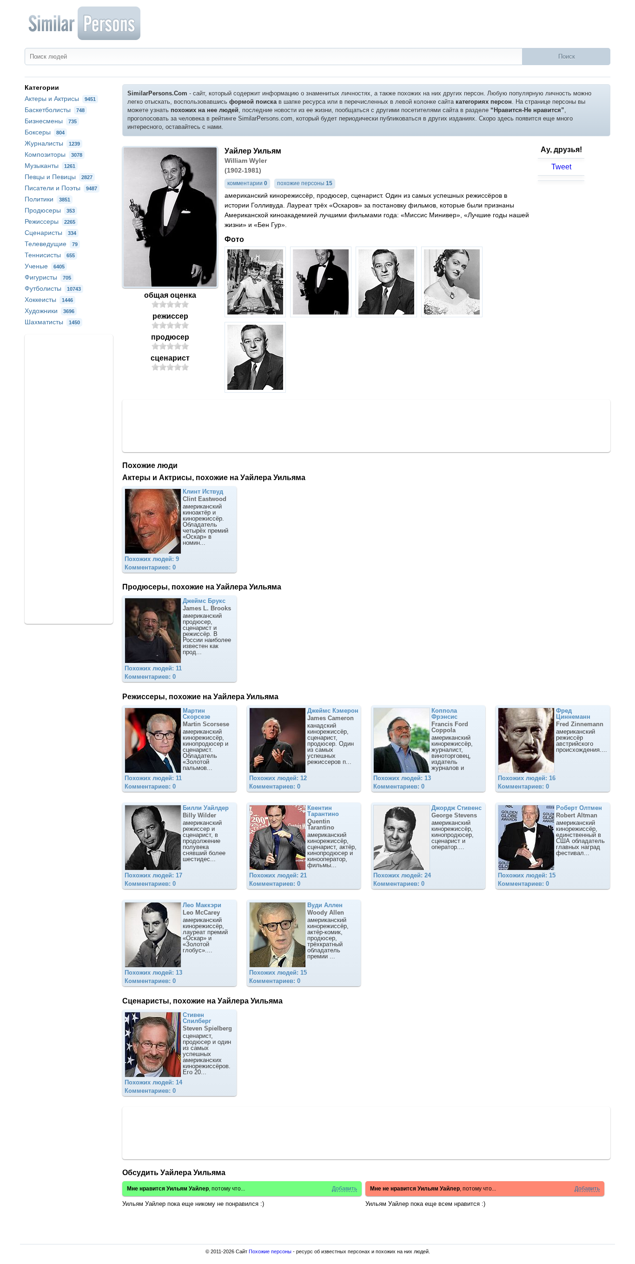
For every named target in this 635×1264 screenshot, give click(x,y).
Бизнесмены (51, 121)
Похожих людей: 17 (153, 875)
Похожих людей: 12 (278, 778)
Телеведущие (51, 243)
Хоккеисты (49, 299)
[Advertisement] (366, 425)
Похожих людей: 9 (152, 559)
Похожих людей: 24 (402, 875)
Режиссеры (50, 221)
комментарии (247, 183)
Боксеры (45, 132)
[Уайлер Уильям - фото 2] (322, 315)
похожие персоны (304, 183)
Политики (47, 199)
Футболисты (53, 288)
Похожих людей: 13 (402, 778)
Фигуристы (48, 277)
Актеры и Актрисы (60, 98)
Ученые (45, 266)
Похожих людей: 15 (527, 875)
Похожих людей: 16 (527, 778)
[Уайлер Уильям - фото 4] (453, 315)
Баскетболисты (55, 110)
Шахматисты (52, 322)
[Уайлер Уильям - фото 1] (256, 315)
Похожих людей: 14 (153, 1082)
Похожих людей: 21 (278, 875)
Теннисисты (50, 255)
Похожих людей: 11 (153, 668)
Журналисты (52, 143)
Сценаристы (50, 232)
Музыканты (50, 165)
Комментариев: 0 (150, 567)
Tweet (561, 167)
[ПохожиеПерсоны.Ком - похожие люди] (85, 23)
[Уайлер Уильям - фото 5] (256, 390)
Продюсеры (50, 210)
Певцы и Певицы (59, 177)
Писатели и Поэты (61, 188)
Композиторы (53, 154)
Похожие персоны (270, 1251)
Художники (49, 310)
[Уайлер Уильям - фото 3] (387, 315)
